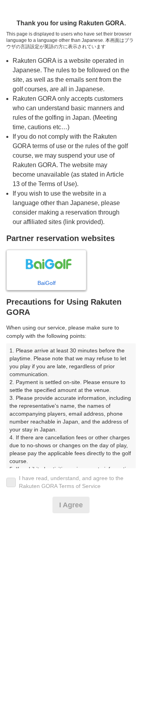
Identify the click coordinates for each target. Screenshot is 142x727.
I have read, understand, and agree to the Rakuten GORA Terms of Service (71, 482)
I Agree (71, 505)
